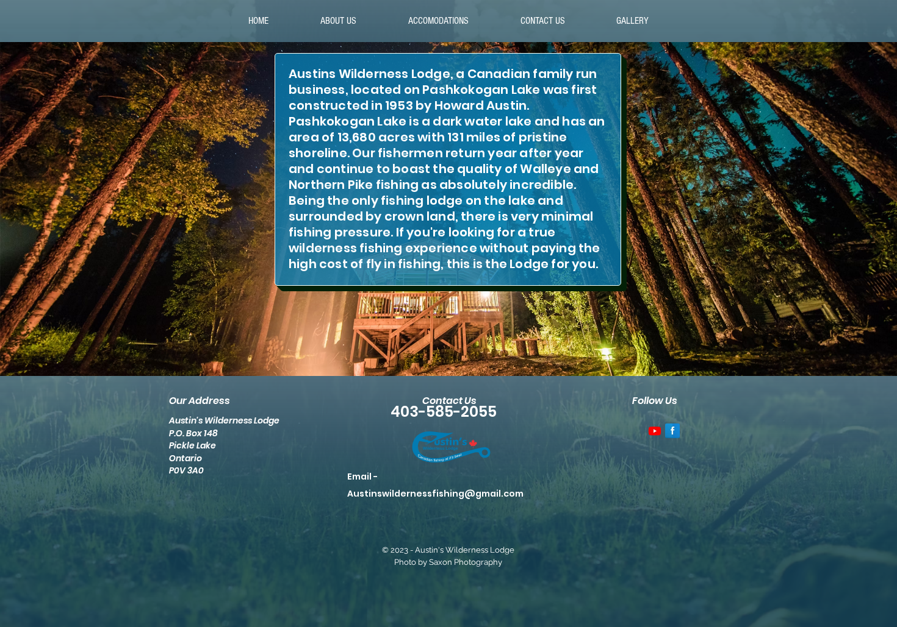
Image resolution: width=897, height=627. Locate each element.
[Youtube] (654, 430)
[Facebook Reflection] (672, 430)
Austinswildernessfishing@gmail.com (435, 493)
